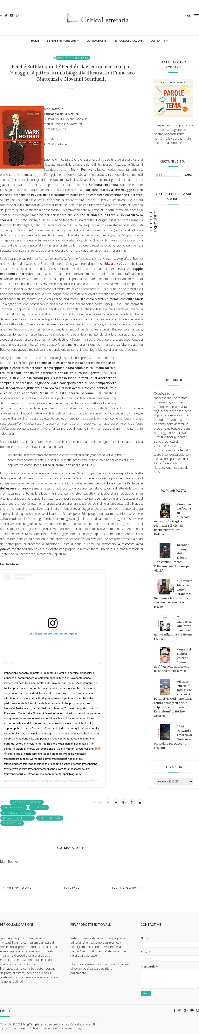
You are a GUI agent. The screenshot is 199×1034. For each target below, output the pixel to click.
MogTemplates (33, 1024)
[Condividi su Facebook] (108, 802)
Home (35, 40)
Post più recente (19, 887)
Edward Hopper (116, 263)
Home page (71, 887)
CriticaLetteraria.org (42, 780)
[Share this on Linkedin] (140, 802)
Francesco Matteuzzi (18, 812)
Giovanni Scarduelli (17, 818)
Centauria (39, 807)
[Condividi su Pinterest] (132, 802)
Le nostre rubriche (61, 40)
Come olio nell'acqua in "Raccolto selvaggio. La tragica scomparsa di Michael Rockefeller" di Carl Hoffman (172, 519)
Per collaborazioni (128, 40)
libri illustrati (49, 818)
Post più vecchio (124, 887)
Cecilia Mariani (13, 807)
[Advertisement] (173, 305)
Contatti (157, 40)
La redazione (96, 40)
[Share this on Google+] (124, 802)
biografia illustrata (72, 57)
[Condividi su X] (116, 802)
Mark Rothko (12, 823)
